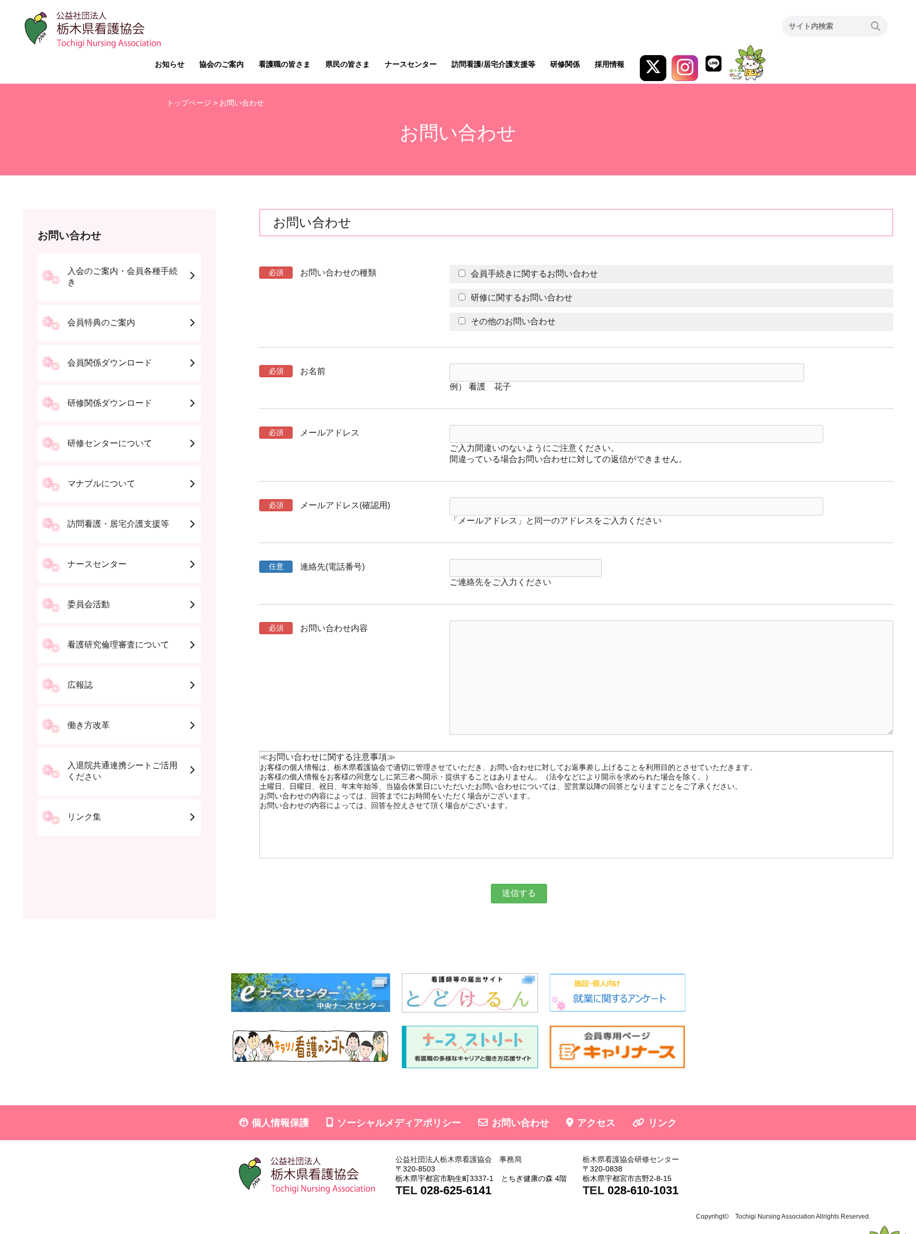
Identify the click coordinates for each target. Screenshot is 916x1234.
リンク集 (84, 816)
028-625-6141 (455, 1190)
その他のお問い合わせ (513, 321)
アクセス (596, 1122)
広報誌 (80, 684)
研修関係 (565, 64)
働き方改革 (88, 725)
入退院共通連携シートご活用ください (122, 771)
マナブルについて (101, 483)
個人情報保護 (280, 1122)
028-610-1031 (643, 1190)
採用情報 (609, 64)
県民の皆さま (347, 64)
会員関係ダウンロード (109, 362)
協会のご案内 (221, 64)
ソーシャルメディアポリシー (399, 1122)
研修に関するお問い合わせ (521, 297)
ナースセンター (411, 64)
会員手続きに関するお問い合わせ (534, 273)
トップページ (188, 103)
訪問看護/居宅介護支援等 (493, 64)
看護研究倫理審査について (118, 644)
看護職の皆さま (285, 64)
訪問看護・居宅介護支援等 (118, 523)
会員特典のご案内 (101, 322)
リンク (662, 1122)
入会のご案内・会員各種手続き (122, 277)
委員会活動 (88, 604)
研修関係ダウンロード (109, 402)
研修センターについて (109, 443)
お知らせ (169, 64)
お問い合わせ (520, 1122)
